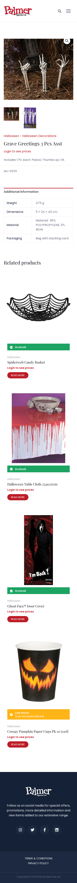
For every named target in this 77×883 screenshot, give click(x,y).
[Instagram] (20, 830)
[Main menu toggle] (68, 11)
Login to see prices (17, 151)
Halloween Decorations (39, 136)
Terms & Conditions (39, 858)
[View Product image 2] (29, 118)
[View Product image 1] (11, 114)
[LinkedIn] (56, 830)
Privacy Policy (38, 863)
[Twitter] (32, 830)
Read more (18, 375)
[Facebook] (44, 830)
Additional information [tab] (21, 192)
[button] (60, 11)
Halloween (11, 136)
